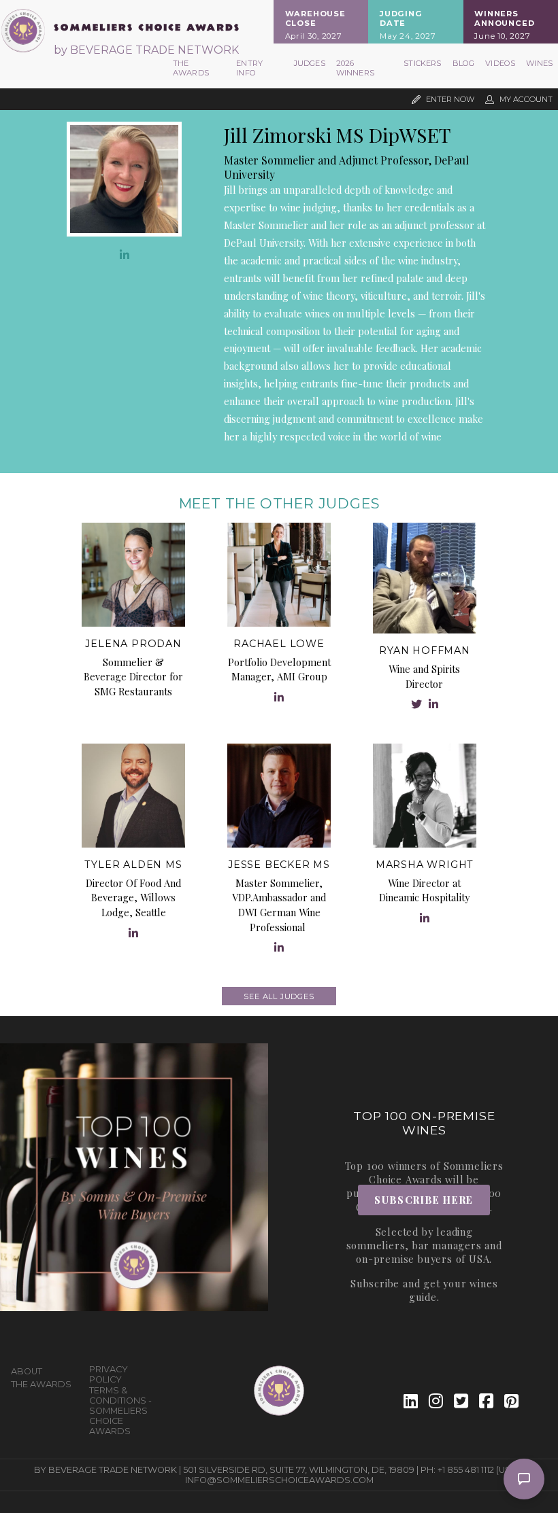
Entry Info (249, 67)
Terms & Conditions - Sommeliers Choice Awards (120, 1410)
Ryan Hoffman (424, 650)
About (26, 1371)
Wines (539, 63)
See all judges (279, 996)
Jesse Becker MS (279, 864)
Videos (500, 63)
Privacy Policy (108, 1374)
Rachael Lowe (279, 644)
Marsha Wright (425, 864)
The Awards (191, 67)
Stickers (422, 63)
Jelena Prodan (133, 644)
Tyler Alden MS (133, 864)
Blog (464, 63)
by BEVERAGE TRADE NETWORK (146, 50)
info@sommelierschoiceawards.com (279, 1480)
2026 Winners (355, 67)
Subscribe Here (423, 1199)
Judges (309, 63)
